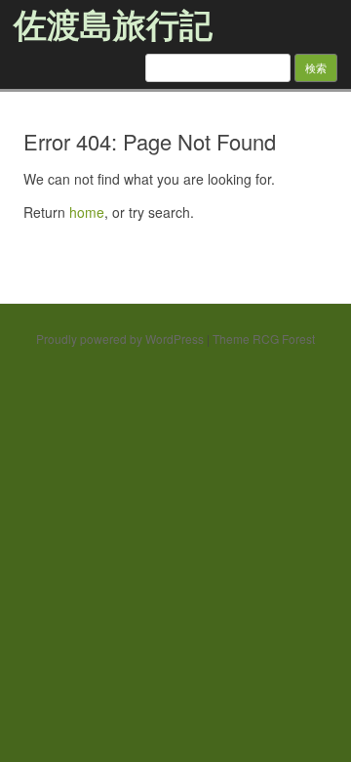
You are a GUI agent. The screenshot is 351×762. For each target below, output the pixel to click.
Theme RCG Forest (264, 338)
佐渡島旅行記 (113, 23)
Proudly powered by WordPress (120, 338)
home (86, 212)
